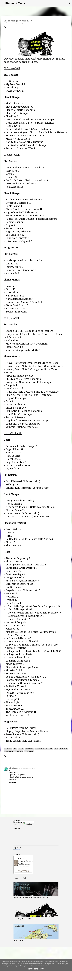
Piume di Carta (15, 3)
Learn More (33, 969)
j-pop (56, 748)
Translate (29, 824)
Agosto (20, 748)
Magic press (63, 748)
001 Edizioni (8, 748)
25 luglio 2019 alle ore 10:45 (26, 768)
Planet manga (8, 751)
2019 (15, 748)
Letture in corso (23, 859)
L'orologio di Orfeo (21, 862)
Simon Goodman (25, 865)
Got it (42, 969)
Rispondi (12, 782)
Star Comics (19, 751)
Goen (50, 748)
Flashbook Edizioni (41, 748)
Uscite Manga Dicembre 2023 (22, 919)
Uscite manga (29, 751)
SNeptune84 (13, 768)
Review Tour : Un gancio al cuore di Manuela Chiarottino (31, 897)
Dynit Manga (29, 748)
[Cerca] (28, 3)
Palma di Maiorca (19, 940)
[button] (5, 27)
